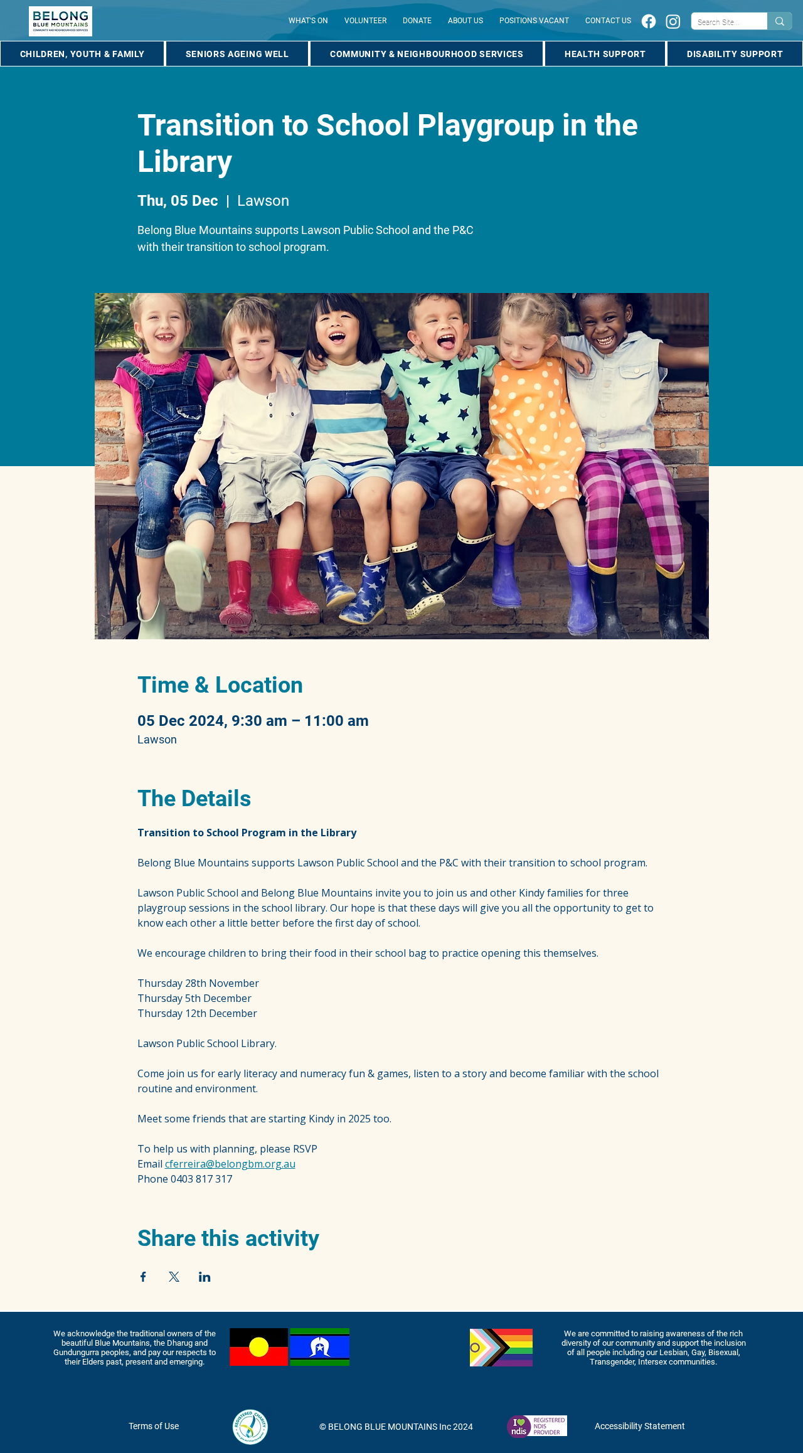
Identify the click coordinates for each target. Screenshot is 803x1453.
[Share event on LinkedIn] (205, 1277)
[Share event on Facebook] (143, 1277)
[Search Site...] (779, 21)
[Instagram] (673, 21)
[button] (82, 53)
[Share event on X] (174, 1277)
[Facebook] (648, 21)
